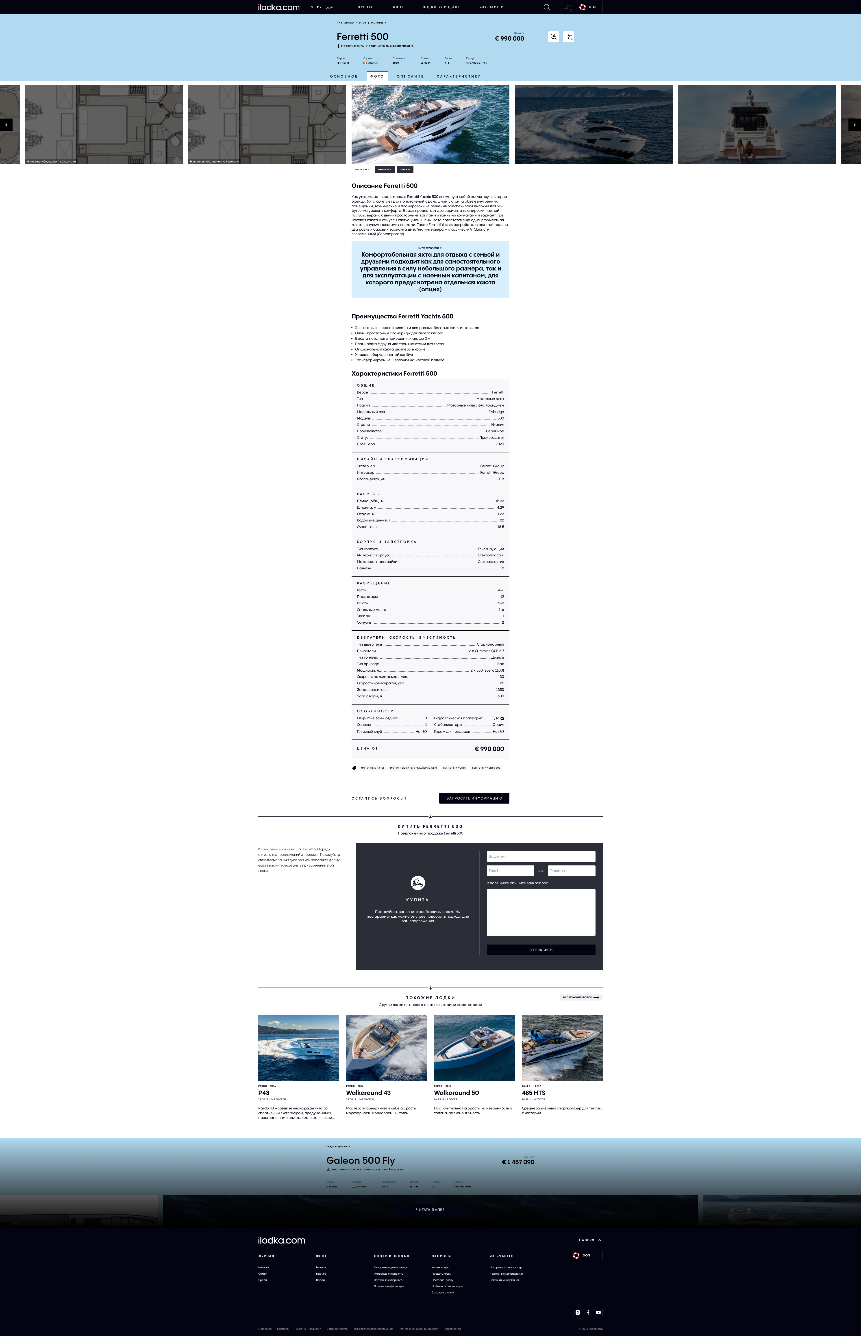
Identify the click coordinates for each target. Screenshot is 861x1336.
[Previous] (173, 124)
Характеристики (459, 76)
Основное (344, 76)
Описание (410, 76)
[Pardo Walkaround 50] (474, 1048)
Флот (398, 7)
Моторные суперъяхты (389, 1273)
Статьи (262, 1273)
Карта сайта (453, 1328)
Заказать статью (443, 1292)
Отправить (541, 950)
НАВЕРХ (587, 1240)
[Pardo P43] (298, 1048)
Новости (263, 1267)
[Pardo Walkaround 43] (386, 1048)
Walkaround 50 (456, 1092)
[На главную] (279, 7)
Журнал (365, 7)
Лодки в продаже (442, 7)
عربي (329, 7)
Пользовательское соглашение (373, 1328)
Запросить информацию (474, 798)
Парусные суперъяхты (389, 1280)
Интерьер (384, 169)
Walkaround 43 (368, 1092)
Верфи (320, 1280)
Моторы (377, 23)
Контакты (283, 1328)
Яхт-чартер (492, 7)
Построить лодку (442, 1280)
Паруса (321, 1273)
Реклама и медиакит (308, 1328)
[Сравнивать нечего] (567, 7)
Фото (377, 76)
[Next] (688, 124)
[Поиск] (547, 7)
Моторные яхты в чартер (506, 1267)
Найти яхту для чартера (447, 1286)
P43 (263, 1092)
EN (311, 7)
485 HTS (533, 1092)
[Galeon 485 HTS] (562, 1048)
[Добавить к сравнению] (568, 36)
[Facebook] (588, 1312)
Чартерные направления (506, 1273)
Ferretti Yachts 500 (486, 767)
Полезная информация (389, 1286)
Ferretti (343, 62)
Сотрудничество (337, 1328)
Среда (262, 1280)
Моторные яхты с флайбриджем (389, 46)
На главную (345, 23)
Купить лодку (440, 1267)
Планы (405, 169)
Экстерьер (362, 169)
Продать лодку (441, 1273)
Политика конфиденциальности (419, 1328)
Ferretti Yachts (454, 767)
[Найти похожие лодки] (553, 36)
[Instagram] (578, 1312)
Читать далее (430, 1209)
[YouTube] (598, 1312)
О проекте (265, 1328)
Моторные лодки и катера (391, 1267)
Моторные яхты (352, 46)
